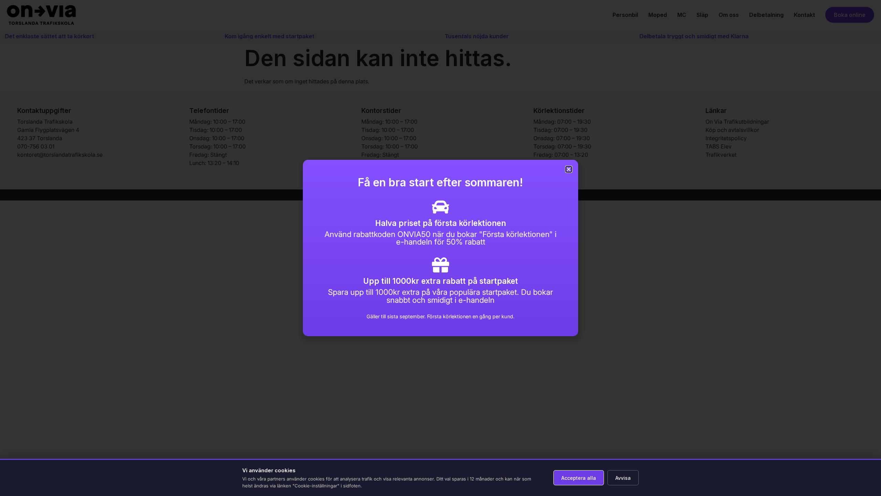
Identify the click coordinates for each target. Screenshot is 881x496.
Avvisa (623, 478)
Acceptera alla (578, 478)
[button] (568, 169)
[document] (440, 248)
